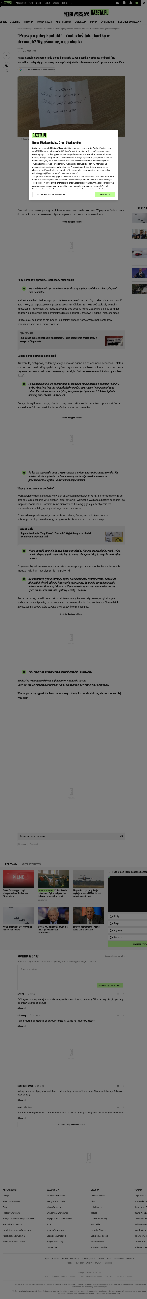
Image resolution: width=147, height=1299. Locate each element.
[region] (73, 165)
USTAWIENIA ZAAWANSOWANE (51, 194)
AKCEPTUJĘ (105, 194)
